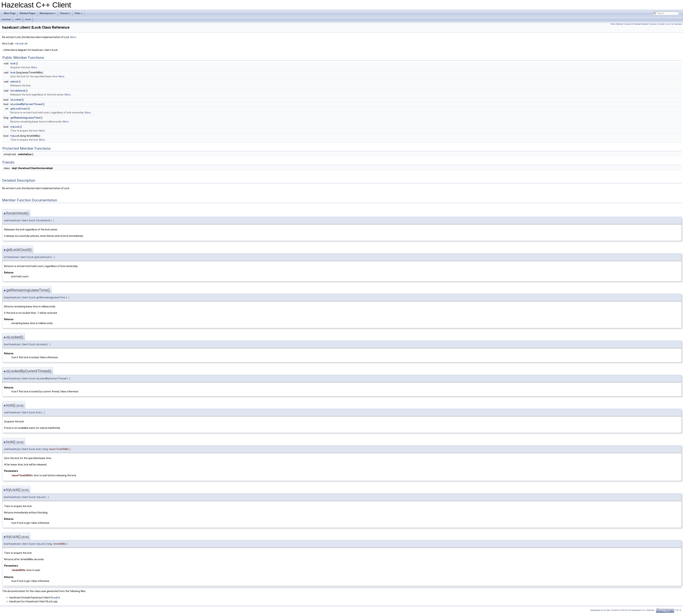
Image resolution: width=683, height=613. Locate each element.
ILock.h (21, 43)
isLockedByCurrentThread (26, 104)
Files (79, 14)
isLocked (15, 99)
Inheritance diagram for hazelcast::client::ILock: (31, 50)
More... (74, 37)
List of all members (674, 24)
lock (12, 63)
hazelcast (6, 19)
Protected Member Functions (645, 24)
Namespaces (48, 14)
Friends (661, 24)
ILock (28, 19)
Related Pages (27, 13)
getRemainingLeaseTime (25, 117)
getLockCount (19, 108)
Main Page (9, 13)
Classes (65, 14)
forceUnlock (17, 90)
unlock (14, 81)
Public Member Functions (621, 24)
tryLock (15, 126)
